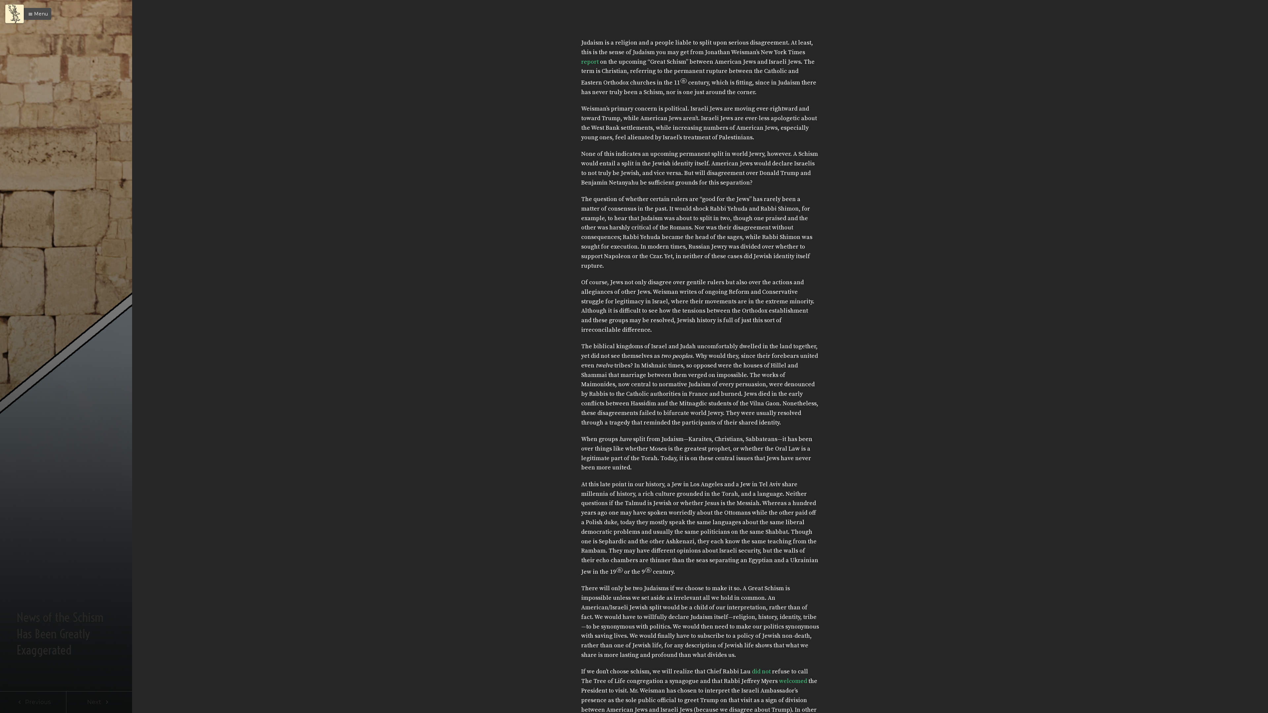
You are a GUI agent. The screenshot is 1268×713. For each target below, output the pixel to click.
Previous (37, 702)
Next (95, 702)
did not (761, 671)
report (590, 62)
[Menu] (14, 14)
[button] (36, 14)
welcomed (793, 681)
